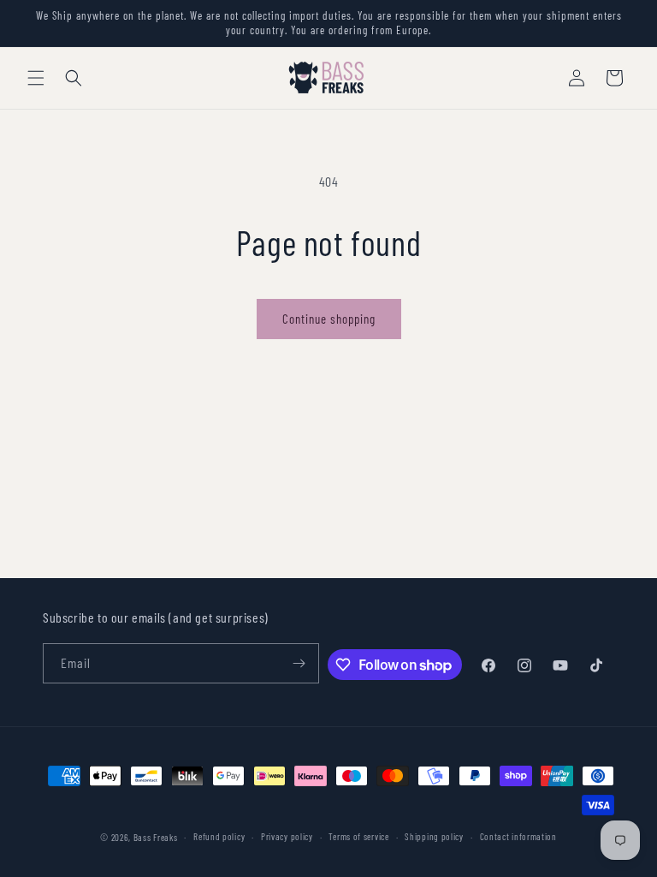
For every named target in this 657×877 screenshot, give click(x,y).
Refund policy (219, 836)
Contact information (518, 836)
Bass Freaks (155, 837)
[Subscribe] (299, 663)
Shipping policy (434, 836)
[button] (36, 78)
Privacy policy (287, 836)
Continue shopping (329, 318)
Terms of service (358, 836)
